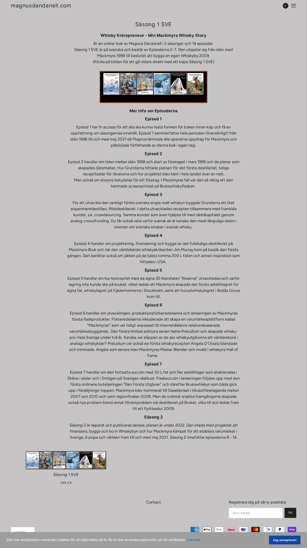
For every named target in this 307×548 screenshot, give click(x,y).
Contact (153, 502)
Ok (290, 513)
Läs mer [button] (193, 540)
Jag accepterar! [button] (285, 540)
